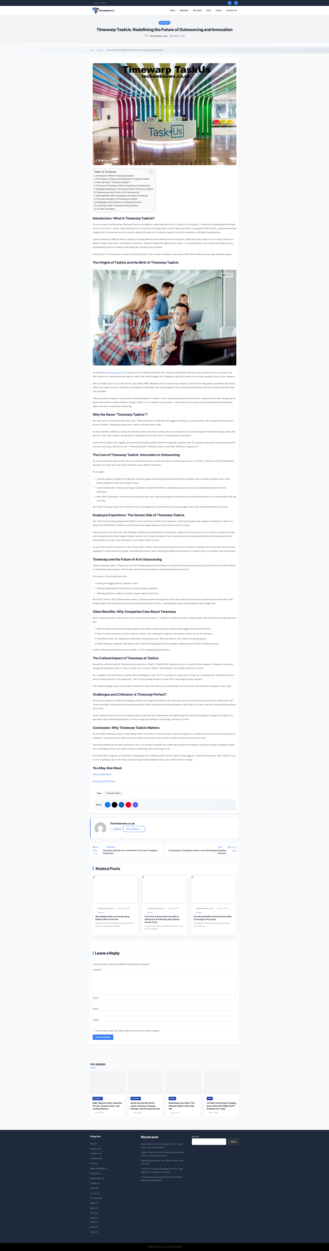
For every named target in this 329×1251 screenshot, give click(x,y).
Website (96, 1020)
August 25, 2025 (179, 36)
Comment (97, 969)
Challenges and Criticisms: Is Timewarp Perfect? (119, 202)
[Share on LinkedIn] (121, 805)
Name (96, 998)
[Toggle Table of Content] (150, 172)
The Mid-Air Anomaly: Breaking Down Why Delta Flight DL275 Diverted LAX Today (221, 1106)
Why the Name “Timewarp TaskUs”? (113, 182)
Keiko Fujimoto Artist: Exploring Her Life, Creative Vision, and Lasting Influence (107, 1106)
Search (195, 1136)
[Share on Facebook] (107, 805)
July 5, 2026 (99, 1113)
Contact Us (231, 10)
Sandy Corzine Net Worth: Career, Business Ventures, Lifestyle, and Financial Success (145, 1106)
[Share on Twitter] (114, 805)
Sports (92, 1208)
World (92, 1218)
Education (94, 1173)
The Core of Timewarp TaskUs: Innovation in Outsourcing (123, 185)
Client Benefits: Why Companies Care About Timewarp (121, 195)
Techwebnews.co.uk (158, 36)
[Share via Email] (135, 805)
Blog (92, 1143)
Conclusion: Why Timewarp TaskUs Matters (117, 205)
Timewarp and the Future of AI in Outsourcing (117, 192)
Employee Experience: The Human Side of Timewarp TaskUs (124, 189)
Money (93, 1203)
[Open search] (230, 3)
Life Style (197, 10)
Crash (92, 1163)
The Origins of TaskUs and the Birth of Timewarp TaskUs (122, 179)
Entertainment (95, 1178)
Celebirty (93, 1153)
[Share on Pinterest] (128, 805)
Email (96, 1009)
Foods (92, 1222)
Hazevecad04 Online (102, 774)
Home (172, 10)
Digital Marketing (97, 1168)
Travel (219, 10)
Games (172, 1098)
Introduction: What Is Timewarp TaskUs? (115, 176)
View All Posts (132, 829)
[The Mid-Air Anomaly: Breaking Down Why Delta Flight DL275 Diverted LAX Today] (221, 1082)
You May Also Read (106, 209)
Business (184, 10)
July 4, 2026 (175, 1113)
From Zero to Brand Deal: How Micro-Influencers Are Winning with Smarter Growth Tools (162, 919)
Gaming (93, 1183)
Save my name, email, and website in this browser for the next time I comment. (128, 1031)
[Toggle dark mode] (236, 3)
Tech (208, 10)
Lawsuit (93, 1193)
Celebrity (97, 1098)
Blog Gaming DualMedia (104, 781)
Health (92, 1188)
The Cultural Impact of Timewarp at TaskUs (116, 199)
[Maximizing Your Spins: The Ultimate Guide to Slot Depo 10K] (183, 1082)
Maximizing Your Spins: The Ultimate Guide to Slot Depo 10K (182, 1106)
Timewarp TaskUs (114, 372)
